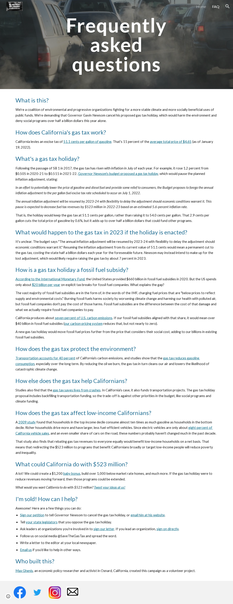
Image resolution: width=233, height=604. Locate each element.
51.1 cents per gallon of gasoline (87, 142)
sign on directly (168, 529)
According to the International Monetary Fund (50, 279)
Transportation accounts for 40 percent (45, 358)
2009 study (27, 422)
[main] (116, 44)
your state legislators (42, 522)
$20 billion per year (46, 285)
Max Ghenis (24, 571)
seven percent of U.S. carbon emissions (83, 318)
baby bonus (71, 473)
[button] (227, 6)
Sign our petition (32, 515)
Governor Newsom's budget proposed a (108, 174)
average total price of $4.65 (171, 142)
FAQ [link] (215, 6)
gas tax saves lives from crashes (76, 390)
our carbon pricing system (83, 324)
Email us (26, 550)
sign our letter (104, 529)
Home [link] (201, 6)
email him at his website (148, 515)
